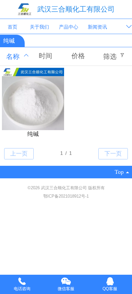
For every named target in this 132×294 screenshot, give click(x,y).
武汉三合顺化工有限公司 (76, 9)
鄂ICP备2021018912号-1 (66, 196)
